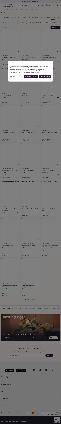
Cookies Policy (35, 70)
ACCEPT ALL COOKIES (45, 76)
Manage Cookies (15, 76)
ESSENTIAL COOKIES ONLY (31, 76)
